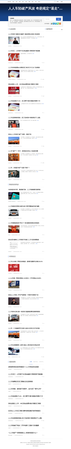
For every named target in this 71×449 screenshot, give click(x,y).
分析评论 (41, 361)
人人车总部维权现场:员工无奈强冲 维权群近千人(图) (25, 418)
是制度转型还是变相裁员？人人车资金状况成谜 (23, 367)
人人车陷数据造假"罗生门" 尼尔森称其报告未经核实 (23, 223)
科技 (26, 1)
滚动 (19, 22)
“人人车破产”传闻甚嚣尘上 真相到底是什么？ (23, 433)
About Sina (25, 442)
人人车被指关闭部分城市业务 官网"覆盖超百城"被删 (23, 206)
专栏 (36, 1)
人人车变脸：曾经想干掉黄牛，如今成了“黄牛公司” (24, 389)
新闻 (13, 1)
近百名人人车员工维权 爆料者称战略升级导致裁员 (24, 411)
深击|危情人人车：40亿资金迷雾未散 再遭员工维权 (23, 84)
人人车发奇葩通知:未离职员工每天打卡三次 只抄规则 (24, 67)
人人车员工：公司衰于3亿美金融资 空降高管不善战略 (24, 51)
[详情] (33, 53)
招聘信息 (35, 442)
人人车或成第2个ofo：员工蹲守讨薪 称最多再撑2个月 (24, 101)
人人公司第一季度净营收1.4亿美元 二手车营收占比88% (24, 278)
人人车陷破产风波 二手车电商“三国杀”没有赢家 (23, 425)
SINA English (42, 442)
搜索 (59, 19)
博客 (29, 1)
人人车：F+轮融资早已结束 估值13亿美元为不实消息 (24, 328)
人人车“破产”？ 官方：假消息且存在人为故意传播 (23, 151)
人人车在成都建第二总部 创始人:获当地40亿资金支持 (24, 345)
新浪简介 (21, 442)
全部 (31, 361)
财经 (20, 1)
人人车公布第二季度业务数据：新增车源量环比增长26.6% (25, 261)
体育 (16, 1)
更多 (62, 29)
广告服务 (28, 442)
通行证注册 (46, 442)
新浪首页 (9, 1)
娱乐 (23, 1)
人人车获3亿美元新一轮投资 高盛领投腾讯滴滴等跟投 (24, 311)
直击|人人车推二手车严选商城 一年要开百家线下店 (23, 295)
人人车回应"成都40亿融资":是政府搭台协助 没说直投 (24, 34)
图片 (32, 1)
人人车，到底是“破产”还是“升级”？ (19, 167)
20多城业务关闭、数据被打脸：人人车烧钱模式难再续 (24, 189)
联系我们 (31, 442)
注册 (61, 1)
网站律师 (38, 442)
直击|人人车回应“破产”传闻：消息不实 (19, 134)
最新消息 (35, 361)
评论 (21, 22)
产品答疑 (49, 442)
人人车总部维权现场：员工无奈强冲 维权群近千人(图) (24, 117)
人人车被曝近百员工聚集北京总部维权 (20, 381)
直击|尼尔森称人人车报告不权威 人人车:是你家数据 (23, 239)
